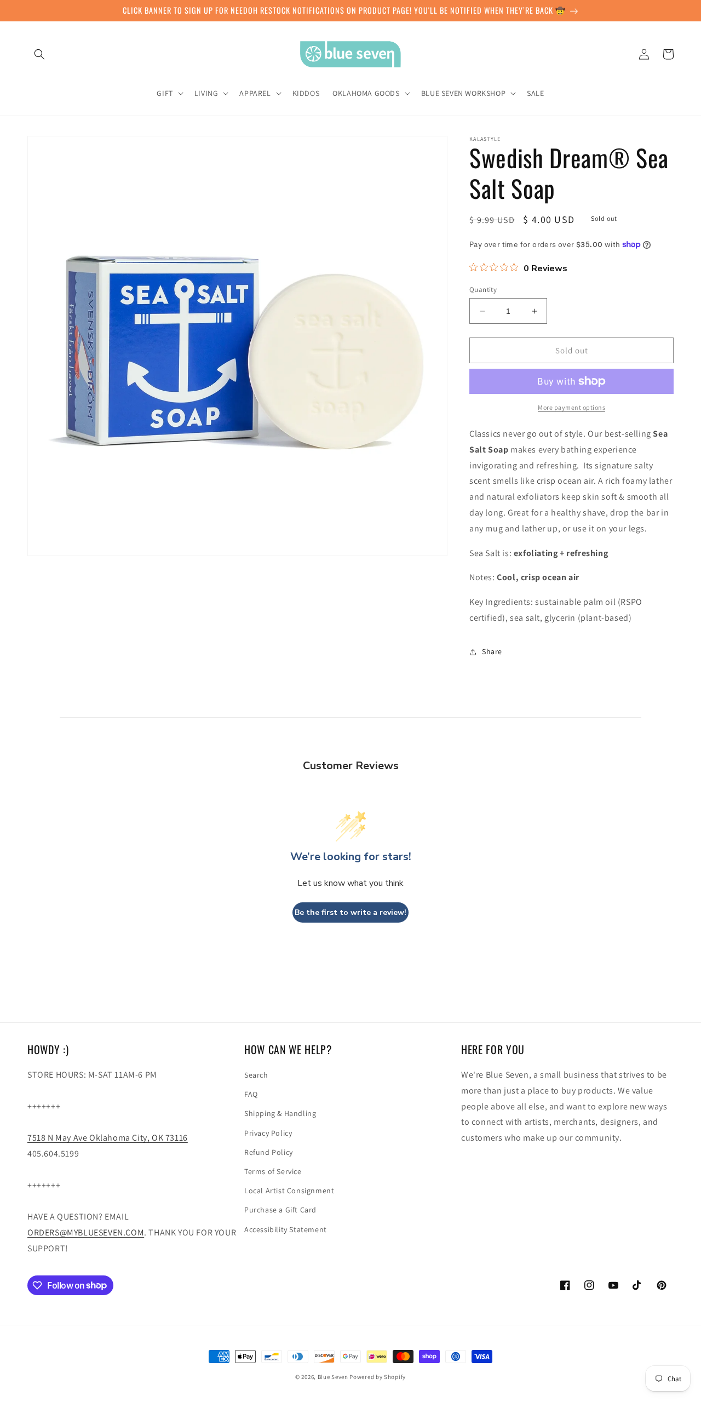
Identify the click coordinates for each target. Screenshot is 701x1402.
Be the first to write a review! (350, 912)
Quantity (483, 289)
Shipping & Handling (280, 1113)
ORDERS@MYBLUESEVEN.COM (85, 1232)
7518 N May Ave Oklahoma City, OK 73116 (107, 1137)
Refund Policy (268, 1152)
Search (256, 1075)
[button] (39, 54)
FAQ (251, 1094)
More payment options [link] (571, 407)
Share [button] (492, 651)
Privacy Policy (268, 1133)
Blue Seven (333, 1377)
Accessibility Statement (285, 1229)
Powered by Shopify (377, 1377)
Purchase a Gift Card (280, 1210)
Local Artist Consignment (289, 1190)
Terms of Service (273, 1171)
